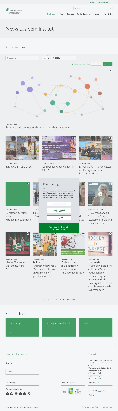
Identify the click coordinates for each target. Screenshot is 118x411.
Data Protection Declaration (59, 227)
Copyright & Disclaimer (59, 229)
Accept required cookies (59, 210)
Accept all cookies (59, 204)
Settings (58, 218)
